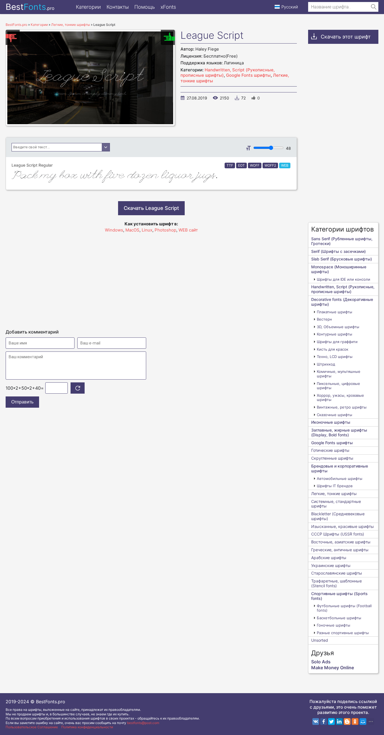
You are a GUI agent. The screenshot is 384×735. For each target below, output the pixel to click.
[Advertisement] (151, 278)
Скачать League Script (151, 208)
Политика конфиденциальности (87, 727)
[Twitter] (331, 721)
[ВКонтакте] (315, 721)
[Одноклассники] (355, 721)
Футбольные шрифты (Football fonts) (344, 608)
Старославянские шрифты (336, 573)
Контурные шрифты (334, 334)
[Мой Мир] (363, 721)
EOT (241, 165)
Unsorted (319, 640)
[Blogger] (347, 721)
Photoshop (165, 230)
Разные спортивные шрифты (343, 632)
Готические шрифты (330, 450)
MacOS (132, 230)
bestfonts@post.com (143, 723)
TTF (230, 165)
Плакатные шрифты (334, 312)
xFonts (168, 7)
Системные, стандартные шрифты (336, 504)
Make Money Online (332, 667)
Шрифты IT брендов (335, 486)
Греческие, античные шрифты (340, 549)
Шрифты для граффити (337, 341)
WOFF (254, 165)
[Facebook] (323, 721)
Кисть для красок (332, 349)
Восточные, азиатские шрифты (341, 541)
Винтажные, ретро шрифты (342, 407)
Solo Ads (321, 661)
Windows (114, 230)
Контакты (118, 7)
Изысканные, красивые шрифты (342, 526)
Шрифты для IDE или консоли (343, 279)
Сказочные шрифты (334, 414)
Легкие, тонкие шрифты (334, 493)
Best (30, 7)
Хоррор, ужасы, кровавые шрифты (340, 397)
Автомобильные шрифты (339, 478)
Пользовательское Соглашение (32, 727)
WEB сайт (188, 230)
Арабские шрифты (328, 557)
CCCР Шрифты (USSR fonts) (337, 534)
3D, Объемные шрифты (338, 327)
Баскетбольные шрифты (339, 618)
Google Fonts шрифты (248, 75)
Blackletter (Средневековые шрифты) (338, 516)
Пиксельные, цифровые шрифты (338, 385)
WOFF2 (270, 165)
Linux (147, 230)
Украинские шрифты (331, 565)
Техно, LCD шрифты (335, 356)
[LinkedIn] (339, 721)
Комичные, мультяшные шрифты (338, 373)
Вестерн (324, 319)
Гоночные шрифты (333, 625)
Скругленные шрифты (332, 458)
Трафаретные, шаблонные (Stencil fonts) (336, 583)
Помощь (144, 7)
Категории (88, 7)
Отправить (22, 402)
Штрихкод (326, 364)
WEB (284, 165)
